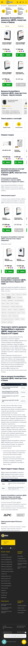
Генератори (4, 595)
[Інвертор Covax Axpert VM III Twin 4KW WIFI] (16, 81)
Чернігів (9, 309)
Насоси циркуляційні (6, 583)
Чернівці (15, 309)
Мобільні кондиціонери (6, 566)
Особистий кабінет (22, 605)
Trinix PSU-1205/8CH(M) (17, 151)
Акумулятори (4, 592)
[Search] (23, 2)
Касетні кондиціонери (6, 559)
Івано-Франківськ (19, 300)
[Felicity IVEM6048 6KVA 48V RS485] (26, 159)
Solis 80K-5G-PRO (6, 150)
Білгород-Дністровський (7, 319)
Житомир (19, 297)
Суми (12, 303)
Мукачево (15, 315)
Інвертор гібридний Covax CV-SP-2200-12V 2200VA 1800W (7, 44)
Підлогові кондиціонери (6, 564)
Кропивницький (12, 312)
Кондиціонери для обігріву (7, 571)
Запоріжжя (10, 300)
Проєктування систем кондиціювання (6, 608)
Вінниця (3, 297)
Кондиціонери (4, 554)
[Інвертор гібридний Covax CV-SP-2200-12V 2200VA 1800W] (7, 51)
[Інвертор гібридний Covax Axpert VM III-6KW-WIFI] (7, 81)
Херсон (17, 303)
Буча (23, 312)
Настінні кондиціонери (6, 557)
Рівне (7, 303)
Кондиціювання (21, 558)
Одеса (3, 303)
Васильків (4, 315)
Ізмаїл (9, 315)
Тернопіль (18, 294)
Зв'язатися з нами (6, 542)
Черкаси (4, 309)
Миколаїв (4, 312)
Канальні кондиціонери (6, 562)
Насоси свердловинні (6, 585)
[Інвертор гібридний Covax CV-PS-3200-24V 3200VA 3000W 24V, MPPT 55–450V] (21, 51)
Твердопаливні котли (6, 576)
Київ (3, 294)
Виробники (3, 597)
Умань (22, 319)
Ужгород (4, 300)
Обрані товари (21, 608)
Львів (13, 294)
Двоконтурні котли (5, 580)
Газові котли (4, 573)
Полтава (8, 294)
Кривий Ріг (21, 309)
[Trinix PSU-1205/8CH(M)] (19, 159)
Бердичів (17, 319)
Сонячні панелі (4, 588)
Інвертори (3, 590)
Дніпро (13, 297)
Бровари (4, 322)
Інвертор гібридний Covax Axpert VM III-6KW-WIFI (7, 73)
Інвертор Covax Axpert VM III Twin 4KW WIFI (20, 73)
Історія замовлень (22, 610)
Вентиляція (20, 556)
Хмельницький (5, 306)
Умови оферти (21, 612)
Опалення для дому (22, 560)
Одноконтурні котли (6, 578)
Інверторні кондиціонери (7, 569)
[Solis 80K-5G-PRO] (7, 159)
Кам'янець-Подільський (16, 306)
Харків (24, 294)
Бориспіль (10, 322)
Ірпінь (19, 312)
